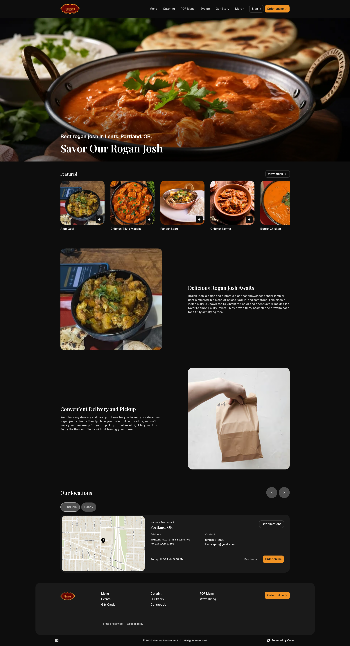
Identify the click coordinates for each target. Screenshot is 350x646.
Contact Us (158, 605)
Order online (273, 559)
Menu (153, 9)
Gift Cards (108, 605)
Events (205, 9)
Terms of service (112, 623)
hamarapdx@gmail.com (220, 544)
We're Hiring (208, 599)
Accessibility (135, 623)
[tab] (70, 507)
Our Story (222, 9)
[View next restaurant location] (284, 492)
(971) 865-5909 (214, 540)
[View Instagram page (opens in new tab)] (57, 640)
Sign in (256, 9)
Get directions (271, 524)
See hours (250, 559)
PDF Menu (188, 9)
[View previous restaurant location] (271, 492)
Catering (169, 9)
